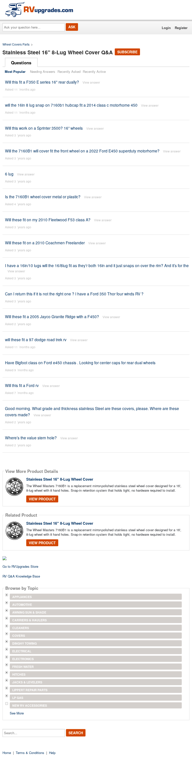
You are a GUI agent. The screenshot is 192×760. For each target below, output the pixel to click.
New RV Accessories (29, 705)
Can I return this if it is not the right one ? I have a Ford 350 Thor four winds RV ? (74, 293)
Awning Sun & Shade (29, 612)
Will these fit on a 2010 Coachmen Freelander (45, 242)
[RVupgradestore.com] (39, 9)
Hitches (19, 674)
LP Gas (17, 697)
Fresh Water (23, 666)
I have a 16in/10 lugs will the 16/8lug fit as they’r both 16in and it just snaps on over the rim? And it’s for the (97, 265)
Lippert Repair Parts (30, 690)
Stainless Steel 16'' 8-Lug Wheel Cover (59, 479)
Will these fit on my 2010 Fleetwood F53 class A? (47, 219)
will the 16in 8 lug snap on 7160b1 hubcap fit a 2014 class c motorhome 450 (71, 105)
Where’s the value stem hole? (31, 437)
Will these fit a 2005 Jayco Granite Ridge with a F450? (52, 316)
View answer (91, 82)
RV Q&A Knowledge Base (21, 576)
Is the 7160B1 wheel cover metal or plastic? (42, 196)
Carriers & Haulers (29, 620)
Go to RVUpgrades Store (20, 566)
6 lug (9, 173)
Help (52, 752)
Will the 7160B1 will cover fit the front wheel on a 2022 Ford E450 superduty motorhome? (82, 150)
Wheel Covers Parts (16, 44)
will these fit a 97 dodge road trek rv (35, 339)
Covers (18, 635)
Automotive (22, 604)
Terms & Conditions (30, 752)
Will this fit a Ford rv (22, 385)
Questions (21, 63)
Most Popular (15, 71)
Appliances (22, 597)
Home (6, 752)
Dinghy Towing (24, 643)
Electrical (21, 651)
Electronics (23, 659)
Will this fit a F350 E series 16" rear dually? (42, 82)
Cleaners (20, 628)
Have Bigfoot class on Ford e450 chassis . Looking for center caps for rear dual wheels (80, 362)
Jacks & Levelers (27, 682)
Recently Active (94, 71)
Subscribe (127, 51)
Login (166, 27)
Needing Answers (42, 71)
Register (181, 27)
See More (17, 713)
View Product (42, 498)
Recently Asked (69, 71)
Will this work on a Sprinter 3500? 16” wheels (44, 128)
